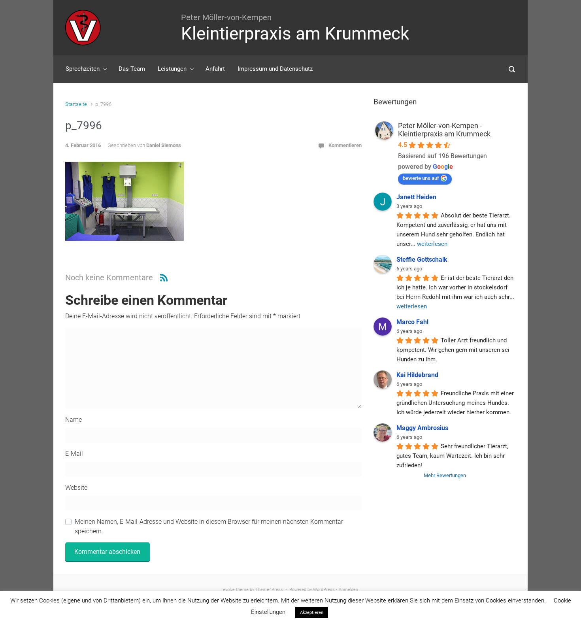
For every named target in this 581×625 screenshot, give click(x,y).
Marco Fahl (412, 322)
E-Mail (74, 453)
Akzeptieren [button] (311, 612)
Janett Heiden (416, 197)
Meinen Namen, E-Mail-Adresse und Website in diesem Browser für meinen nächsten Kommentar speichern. (209, 526)
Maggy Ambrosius (422, 428)
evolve (229, 589)
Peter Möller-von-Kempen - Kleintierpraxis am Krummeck (444, 129)
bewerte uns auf (421, 178)
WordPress (324, 589)
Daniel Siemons (163, 145)
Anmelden (348, 589)
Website (76, 487)
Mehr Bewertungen (445, 475)
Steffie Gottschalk (421, 259)
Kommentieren (345, 145)
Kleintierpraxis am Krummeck (295, 33)
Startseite (76, 104)
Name (73, 419)
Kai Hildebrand (417, 375)
